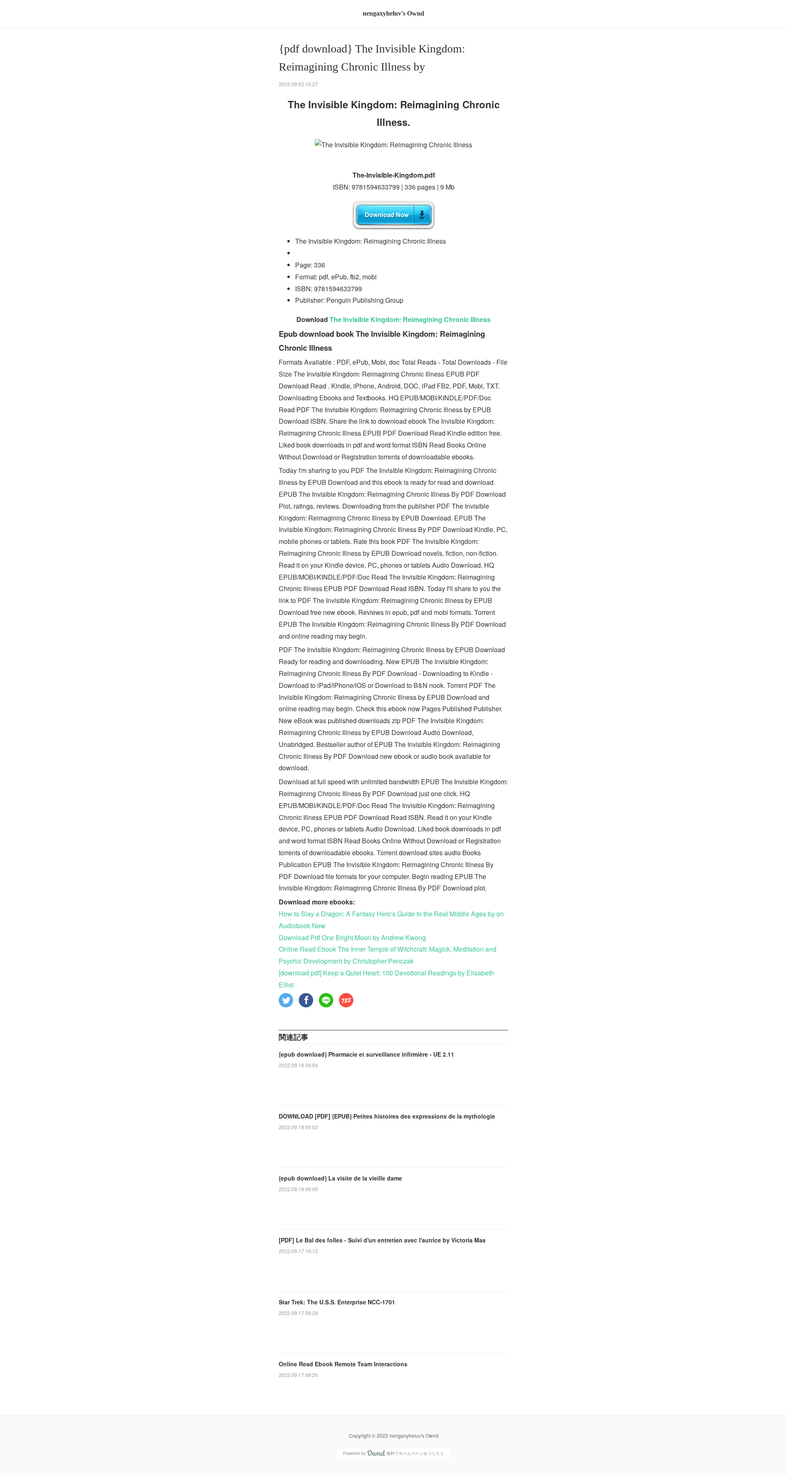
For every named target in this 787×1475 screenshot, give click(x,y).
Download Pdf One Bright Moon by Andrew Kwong (352, 937)
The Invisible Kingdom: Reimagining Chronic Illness (410, 319)
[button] (286, 1000)
